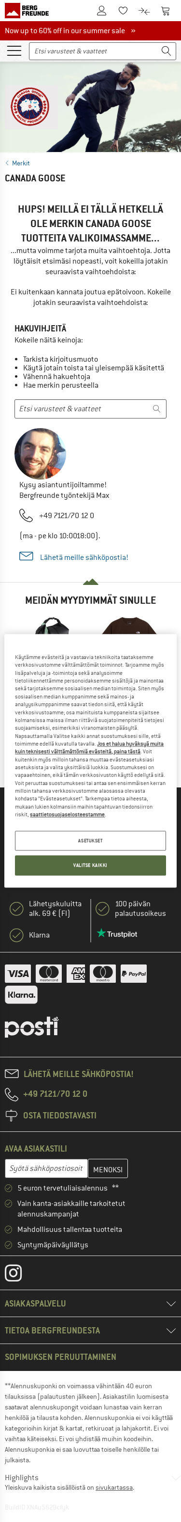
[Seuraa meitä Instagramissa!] (20, 1275)
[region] (90, 761)
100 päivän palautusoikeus (140, 908)
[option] (90, 105)
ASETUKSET (90, 840)
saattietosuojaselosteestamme (67, 814)
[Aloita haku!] (166, 51)
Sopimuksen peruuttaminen (60, 1356)
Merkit (21, 163)
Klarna (39, 935)
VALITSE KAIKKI (90, 865)
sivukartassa (114, 1487)
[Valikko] (14, 50)
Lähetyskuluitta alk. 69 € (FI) (55, 908)
